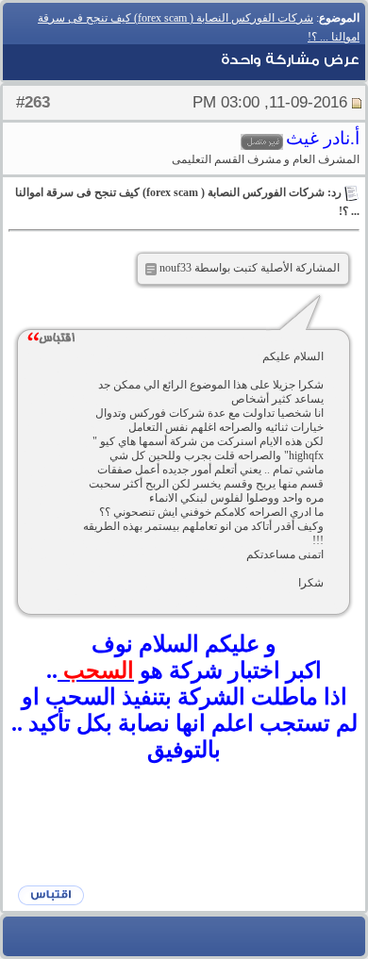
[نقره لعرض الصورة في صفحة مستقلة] (151, 269)
